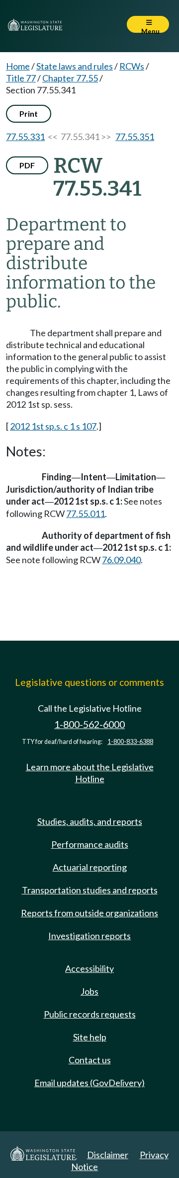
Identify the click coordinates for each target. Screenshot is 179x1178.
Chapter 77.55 (70, 78)
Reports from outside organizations (89, 912)
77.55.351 (134, 136)
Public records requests (90, 1014)
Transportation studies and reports (90, 889)
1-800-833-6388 (130, 741)
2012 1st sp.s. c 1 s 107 (53, 426)
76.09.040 (121, 559)
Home (18, 66)
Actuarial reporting (90, 867)
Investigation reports (89, 935)
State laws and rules (74, 66)
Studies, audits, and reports (89, 821)
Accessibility (89, 968)
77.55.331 (25, 136)
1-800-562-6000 (89, 724)
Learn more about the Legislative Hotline (90, 772)
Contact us (90, 1059)
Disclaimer (107, 1154)
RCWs (131, 66)
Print (28, 113)
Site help (89, 1036)
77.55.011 (85, 513)
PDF (27, 165)
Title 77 (21, 78)
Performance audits (89, 844)
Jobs (89, 991)
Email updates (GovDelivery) (89, 1082)
